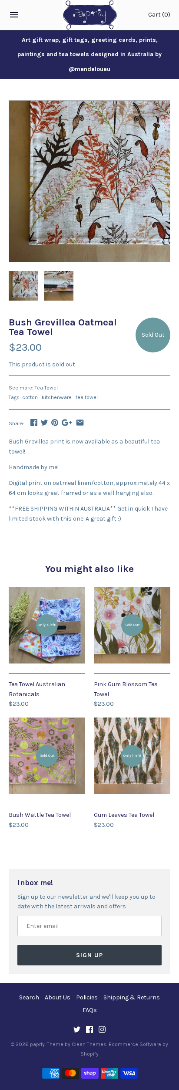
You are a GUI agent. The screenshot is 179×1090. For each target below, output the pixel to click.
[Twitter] (76, 1030)
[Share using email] (80, 422)
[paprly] (90, 15)
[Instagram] (102, 1030)
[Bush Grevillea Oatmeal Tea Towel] (89, 105)
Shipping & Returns (131, 997)
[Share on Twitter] (44, 422)
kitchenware (57, 397)
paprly (37, 1044)
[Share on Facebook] (33, 422)
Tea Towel (46, 388)
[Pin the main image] (54, 422)
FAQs (90, 1010)
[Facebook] (89, 1030)
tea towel (87, 397)
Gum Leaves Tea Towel (124, 815)
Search (29, 997)
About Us (57, 997)
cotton (30, 397)
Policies (87, 997)
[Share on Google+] (67, 422)
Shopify (89, 1054)
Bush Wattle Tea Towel (40, 815)
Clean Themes (89, 1044)
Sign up (89, 955)
